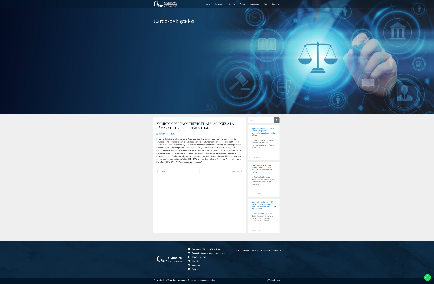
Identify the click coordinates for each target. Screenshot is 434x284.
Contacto (275, 4)
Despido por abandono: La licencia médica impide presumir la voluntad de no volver (263, 168)
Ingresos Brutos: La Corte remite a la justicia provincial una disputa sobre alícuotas (264, 131)
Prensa (242, 4)
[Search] (277, 120)
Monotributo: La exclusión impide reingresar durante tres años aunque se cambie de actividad (264, 205)
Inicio (208, 4)
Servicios (218, 4)
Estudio (232, 4)
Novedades (254, 4)
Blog (265, 4)
